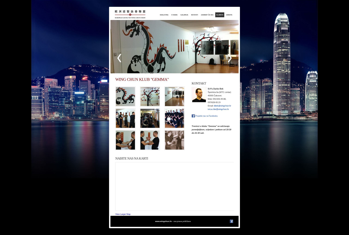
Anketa (229, 15)
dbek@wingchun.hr (222, 106)
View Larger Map (122, 214)
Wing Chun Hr (133, 14)
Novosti (194, 15)
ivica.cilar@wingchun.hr (218, 109)
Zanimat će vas (207, 15)
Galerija (184, 15)
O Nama (174, 15)
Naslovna (164, 15)
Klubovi (219, 15)
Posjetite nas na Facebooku (206, 116)
